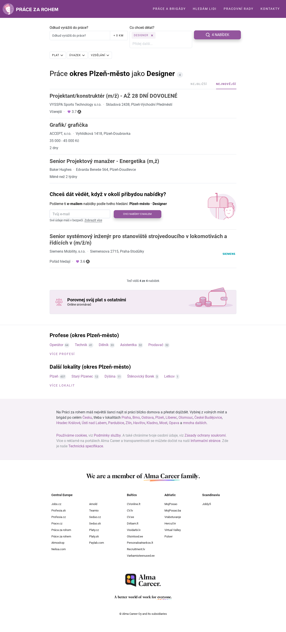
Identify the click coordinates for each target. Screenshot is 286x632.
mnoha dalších (194, 423)
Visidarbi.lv (134, 530)
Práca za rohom (61, 530)
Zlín (129, 423)
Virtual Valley (172, 530)
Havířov (139, 423)
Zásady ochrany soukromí (205, 435)
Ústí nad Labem (94, 423)
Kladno (152, 423)
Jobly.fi (206, 504)
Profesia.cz (58, 517)
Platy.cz (94, 530)
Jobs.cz (56, 504)
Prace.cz (56, 523)
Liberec (171, 417)
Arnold (93, 504)
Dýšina (110, 376)
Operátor (56, 345)
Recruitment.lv (136, 549)
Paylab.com (96, 542)
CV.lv (130, 510)
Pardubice (116, 423)
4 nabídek (220, 35)
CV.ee (130, 517)
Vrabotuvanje (172, 517)
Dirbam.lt (132, 523)
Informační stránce (205, 441)
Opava (174, 423)
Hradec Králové (68, 423)
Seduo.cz (95, 517)
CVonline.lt (133, 504)
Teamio (94, 510)
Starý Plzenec (82, 376)
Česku (87, 417)
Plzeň (54, 376)
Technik (81, 345)
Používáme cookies (71, 435)
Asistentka (128, 345)
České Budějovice (208, 417)
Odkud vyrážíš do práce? (69, 27)
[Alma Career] (143, 580)
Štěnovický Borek (140, 376)
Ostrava (147, 417)
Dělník (104, 345)
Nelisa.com (58, 549)
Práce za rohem (61, 536)
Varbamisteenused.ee (141, 555)
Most (163, 423)
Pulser (168, 536)
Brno (136, 417)
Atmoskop (57, 542)
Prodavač (155, 345)
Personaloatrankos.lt (140, 542)
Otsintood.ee (135, 536)
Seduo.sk (95, 523)
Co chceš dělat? (142, 27)
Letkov (169, 376)
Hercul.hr (170, 523)
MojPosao (170, 504)
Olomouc (186, 417)
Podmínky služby (107, 435)
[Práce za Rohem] (30, 9)
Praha (126, 417)
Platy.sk (94, 536)
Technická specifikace (85, 446)
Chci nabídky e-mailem (137, 214)
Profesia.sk (58, 510)
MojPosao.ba (172, 510)
